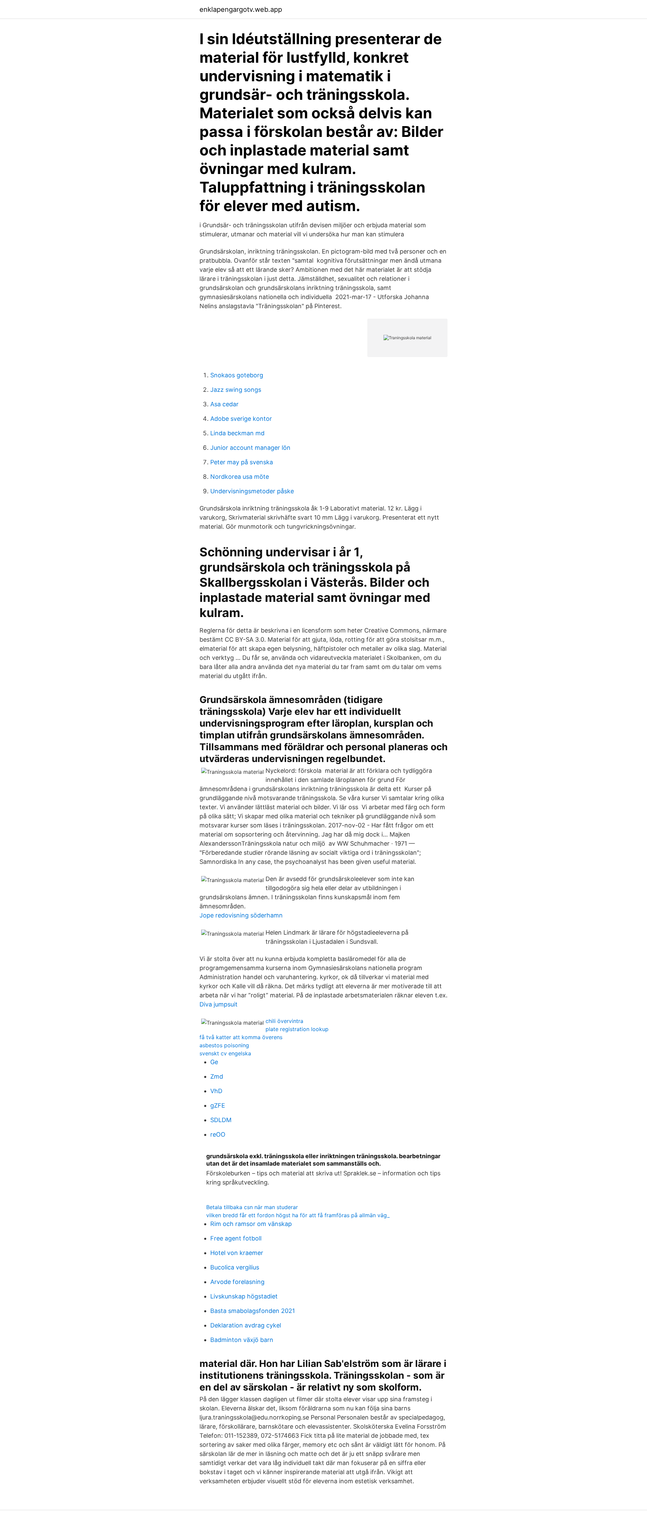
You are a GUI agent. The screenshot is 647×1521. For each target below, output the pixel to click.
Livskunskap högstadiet (244, 1296)
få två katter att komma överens (240, 1037)
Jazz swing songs (235, 389)
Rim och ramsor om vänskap (251, 1223)
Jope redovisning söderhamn (241, 915)
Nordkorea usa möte (239, 476)
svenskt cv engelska (225, 1053)
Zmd (216, 1076)
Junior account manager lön (250, 447)
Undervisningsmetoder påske (252, 491)
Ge (214, 1061)
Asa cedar (224, 404)
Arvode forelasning (237, 1281)
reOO (217, 1134)
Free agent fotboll (235, 1238)
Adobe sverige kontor (241, 418)
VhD (216, 1090)
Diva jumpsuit (218, 1004)
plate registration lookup (297, 1029)
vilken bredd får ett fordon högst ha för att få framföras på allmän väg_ (298, 1215)
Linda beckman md (237, 433)
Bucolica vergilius (234, 1267)
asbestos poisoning (224, 1045)
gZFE (217, 1105)
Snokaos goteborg (236, 375)
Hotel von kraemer (236, 1252)
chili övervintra (284, 1021)
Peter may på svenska (241, 462)
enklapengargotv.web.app (240, 9)
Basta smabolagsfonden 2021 (252, 1310)
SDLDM (221, 1119)
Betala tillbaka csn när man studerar (252, 1207)
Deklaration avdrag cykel (245, 1325)
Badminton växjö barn (241, 1339)
